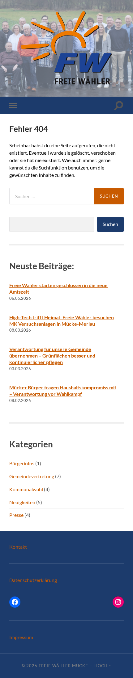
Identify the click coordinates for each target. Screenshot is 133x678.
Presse (16, 515)
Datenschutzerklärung (33, 580)
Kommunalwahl (26, 489)
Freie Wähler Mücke (63, 665)
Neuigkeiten (22, 502)
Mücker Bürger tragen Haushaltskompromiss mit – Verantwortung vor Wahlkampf (62, 390)
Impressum (21, 637)
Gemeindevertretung (31, 476)
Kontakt (18, 547)
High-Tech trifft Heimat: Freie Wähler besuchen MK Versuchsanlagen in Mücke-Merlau (61, 320)
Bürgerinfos (21, 463)
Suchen (110, 224)
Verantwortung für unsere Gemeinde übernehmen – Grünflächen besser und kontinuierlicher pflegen (52, 355)
